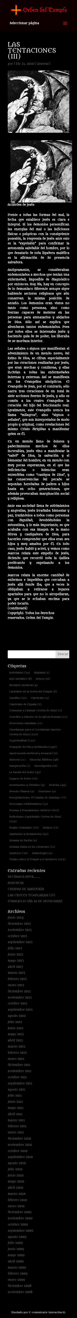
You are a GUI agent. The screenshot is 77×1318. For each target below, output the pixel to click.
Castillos (18, 697)
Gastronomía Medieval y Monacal (33, 753)
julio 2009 (15, 1243)
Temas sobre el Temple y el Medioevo (37, 859)
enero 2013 (16, 985)
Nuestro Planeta (21, 791)
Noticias (57, 784)
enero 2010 (16, 1206)
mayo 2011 (15, 1108)
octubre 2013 (17, 936)
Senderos (18, 853)
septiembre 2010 (20, 1157)
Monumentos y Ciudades (27, 784)
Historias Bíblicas (44, 759)
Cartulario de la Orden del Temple (33, 691)
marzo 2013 (16, 973)
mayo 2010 (16, 1181)
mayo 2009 (16, 1255)
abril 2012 (15, 1040)
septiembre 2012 (20, 1009)
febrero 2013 (17, 979)
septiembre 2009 (20, 1230)
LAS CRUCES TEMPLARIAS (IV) (31, 895)
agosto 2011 (16, 1089)
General (43, 64)
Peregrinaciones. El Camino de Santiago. (37, 797)
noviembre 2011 (19, 1071)
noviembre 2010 (20, 1145)
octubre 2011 (17, 1077)
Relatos (50, 827)
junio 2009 (16, 1249)
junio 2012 (15, 1028)
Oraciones (47, 791)
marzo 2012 (16, 1046)
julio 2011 (15, 1095)
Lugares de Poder (23, 778)
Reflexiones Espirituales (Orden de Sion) (35, 819)
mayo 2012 (16, 1034)
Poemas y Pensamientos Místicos (34, 810)
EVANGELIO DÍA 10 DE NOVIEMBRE (35, 901)
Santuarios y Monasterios (28, 833)
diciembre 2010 (19, 1138)
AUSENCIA (15, 883)
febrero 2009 (17, 1273)
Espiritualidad (22, 740)
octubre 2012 (17, 1003)
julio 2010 (15, 1169)
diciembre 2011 (19, 1065)
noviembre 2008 (20, 1292)
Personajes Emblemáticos (28, 803)
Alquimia (41, 672)
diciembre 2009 (19, 1212)
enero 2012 (16, 1059)
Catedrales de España (25, 704)
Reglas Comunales (24, 827)
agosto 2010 (17, 1163)
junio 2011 (15, 1102)
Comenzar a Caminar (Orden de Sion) (35, 710)
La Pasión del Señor (25, 772)
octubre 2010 (17, 1151)
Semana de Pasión (23, 840)
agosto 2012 (17, 1016)
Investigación (45, 765)
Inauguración (19, 765)
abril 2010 (15, 1187)
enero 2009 (16, 1280)
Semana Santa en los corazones (32, 846)
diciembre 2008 (20, 1286)
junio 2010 (15, 1175)
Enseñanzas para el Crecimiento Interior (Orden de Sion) (35, 732)
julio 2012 (15, 1022)
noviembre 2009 (20, 1218)
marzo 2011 (16, 1120)
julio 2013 (15, 948)
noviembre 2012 (20, 997)
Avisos (43, 678)
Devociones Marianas (25, 723)
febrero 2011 (17, 1126)
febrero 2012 (17, 1053)
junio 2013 (15, 954)
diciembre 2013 (19, 924)
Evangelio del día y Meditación (33, 746)
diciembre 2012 (19, 991)
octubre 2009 (18, 1224)
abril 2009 (15, 1261)
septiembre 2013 (20, 942)
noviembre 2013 (20, 930)
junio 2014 (16, 917)
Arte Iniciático (20, 678)
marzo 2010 (16, 1194)
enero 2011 (16, 1132)
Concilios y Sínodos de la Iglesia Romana (38, 716)
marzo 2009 (17, 1267)
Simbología (42, 853)
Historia (17, 759)
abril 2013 (15, 967)
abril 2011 (15, 1114)
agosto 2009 (17, 1237)
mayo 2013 (16, 960)
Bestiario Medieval (23, 685)
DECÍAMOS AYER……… (24, 877)
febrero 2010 (17, 1200)
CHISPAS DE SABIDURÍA (26, 889)
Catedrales (40, 697)
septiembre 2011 (20, 1083)
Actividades (19, 672)
